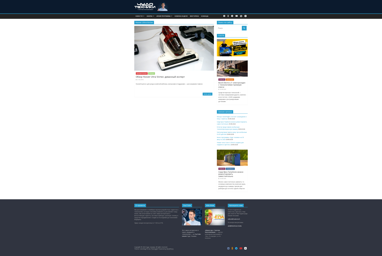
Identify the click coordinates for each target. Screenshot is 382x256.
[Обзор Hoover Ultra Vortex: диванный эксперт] (174, 27)
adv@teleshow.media (235, 226)
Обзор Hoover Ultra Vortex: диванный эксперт (160, 76)
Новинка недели (181, 16)
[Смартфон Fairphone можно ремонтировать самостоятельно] (232, 151)
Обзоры (149, 16)
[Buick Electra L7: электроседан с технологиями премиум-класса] (232, 61)
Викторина (194, 16)
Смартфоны (230, 169)
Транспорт (230, 79)
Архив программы (163, 16)
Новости (139, 16)
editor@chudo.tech (234, 219)
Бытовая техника (142, 73)
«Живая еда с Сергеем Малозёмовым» (212, 231)
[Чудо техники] (151, 3)
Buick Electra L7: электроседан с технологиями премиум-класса (231, 84)
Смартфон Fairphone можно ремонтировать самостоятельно (230, 174)
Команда (204, 16)
